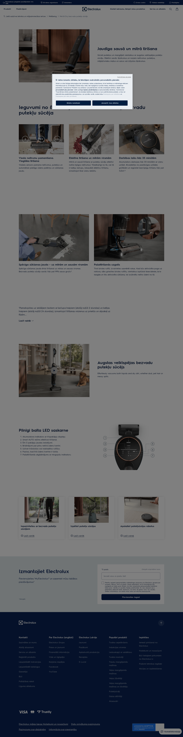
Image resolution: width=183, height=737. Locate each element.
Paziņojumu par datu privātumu (66, 96)
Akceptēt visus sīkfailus (110, 103)
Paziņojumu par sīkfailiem (111, 94)
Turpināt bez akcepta (124, 77)
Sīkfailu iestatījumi (73, 103)
